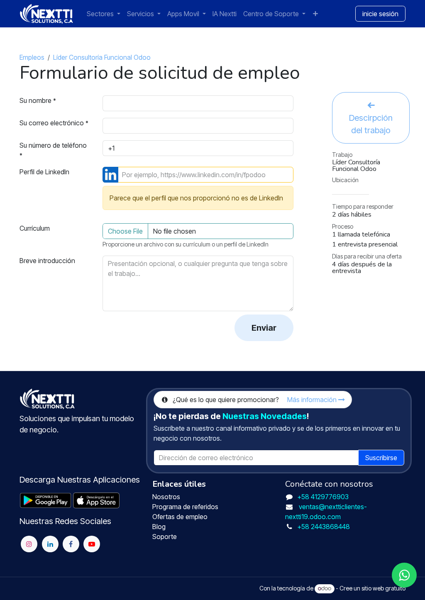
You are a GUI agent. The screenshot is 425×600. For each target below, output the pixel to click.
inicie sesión (380, 14)
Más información (312, 399)
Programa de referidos (186, 506)
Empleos (32, 57)
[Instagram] (29, 544)
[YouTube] (91, 544)
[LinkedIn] (50, 544)
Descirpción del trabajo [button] (371, 124)
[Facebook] (71, 544)
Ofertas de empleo (180, 516)
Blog (159, 526)
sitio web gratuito (383, 588)
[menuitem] (103, 13)
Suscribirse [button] (381, 458)
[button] (263, 328)
